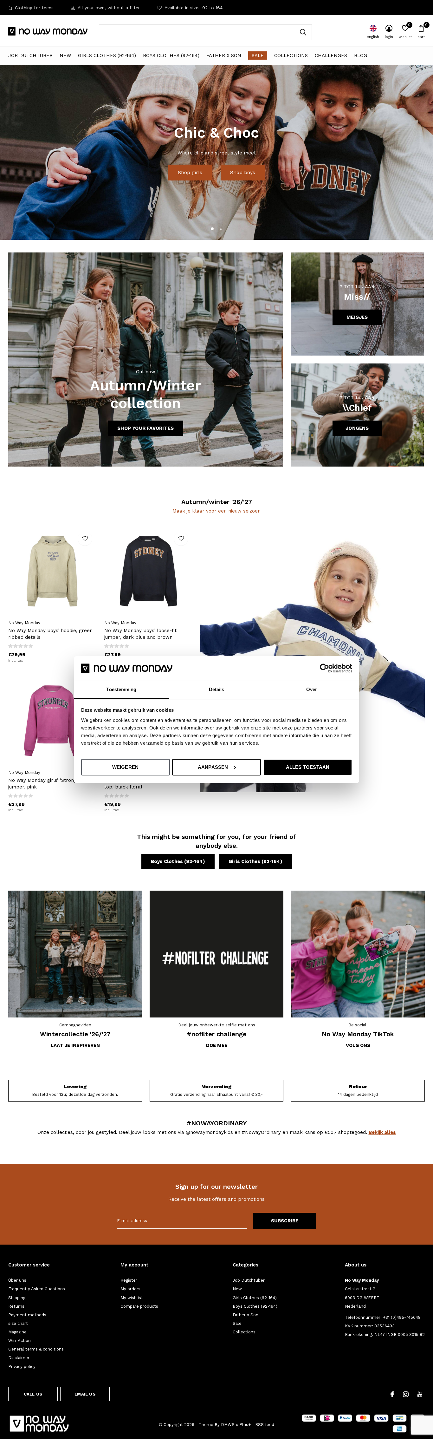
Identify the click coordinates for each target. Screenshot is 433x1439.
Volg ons (358, 1045)
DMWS (228, 1424)
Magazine (17, 1332)
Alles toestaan (308, 767)
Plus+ (245, 1424)
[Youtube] (419, 1394)
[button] (212, 228)
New (65, 55)
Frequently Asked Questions (36, 1288)
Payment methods (27, 1314)
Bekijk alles (382, 1132)
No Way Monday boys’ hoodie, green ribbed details (50, 634)
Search (303, 32)
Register (128, 1280)
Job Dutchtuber (30, 55)
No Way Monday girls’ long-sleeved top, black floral (145, 783)
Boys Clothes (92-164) (171, 55)
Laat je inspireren (75, 1045)
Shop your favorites (145, 428)
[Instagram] (406, 1394)
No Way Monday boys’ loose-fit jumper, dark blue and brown (140, 634)
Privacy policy (22, 1366)
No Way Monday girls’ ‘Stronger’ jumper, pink (45, 783)
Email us (84, 1394)
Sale (258, 55)
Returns (16, 1306)
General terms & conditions (36, 1349)
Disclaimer (18, 1357)
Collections (291, 55)
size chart (18, 1323)
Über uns (17, 1280)
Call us (33, 1394)
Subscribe (285, 1221)
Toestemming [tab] (121, 689)
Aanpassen (213, 767)
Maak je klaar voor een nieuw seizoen (216, 511)
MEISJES (357, 317)
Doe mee (216, 1045)
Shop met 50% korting (216, 164)
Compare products (139, 1306)
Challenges (331, 55)
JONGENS (357, 428)
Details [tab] (216, 689)
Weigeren (125, 767)
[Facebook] (392, 1394)
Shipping (16, 1297)
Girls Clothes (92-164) (107, 55)
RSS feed (264, 1424)
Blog (360, 55)
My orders (130, 1288)
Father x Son (223, 55)
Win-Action (19, 1340)
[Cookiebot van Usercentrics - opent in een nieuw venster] (324, 668)
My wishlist (131, 1297)
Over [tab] (311, 689)
